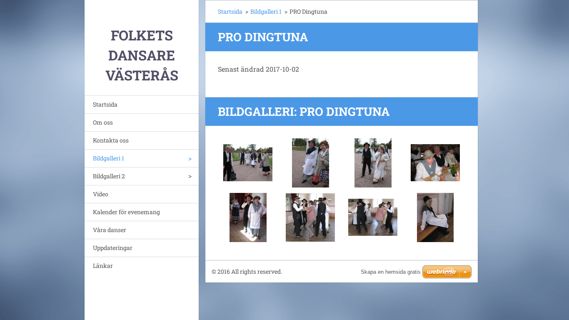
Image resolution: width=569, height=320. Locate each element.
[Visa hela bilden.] (247, 163)
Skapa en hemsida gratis (391, 272)
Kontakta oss (111, 140)
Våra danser (109, 230)
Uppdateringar (112, 248)
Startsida (105, 104)
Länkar (103, 266)
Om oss (103, 122)
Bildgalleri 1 (108, 158)
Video (100, 194)
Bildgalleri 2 (109, 176)
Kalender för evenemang (126, 212)
